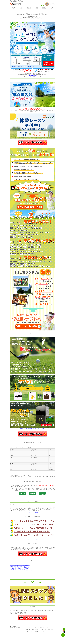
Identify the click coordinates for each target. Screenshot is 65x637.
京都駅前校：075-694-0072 (32, 75)
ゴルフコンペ (28, 629)
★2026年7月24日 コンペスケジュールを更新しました (20, 567)
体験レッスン (48, 627)
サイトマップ (41, 631)
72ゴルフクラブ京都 (15, 627)
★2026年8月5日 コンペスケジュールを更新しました (20, 565)
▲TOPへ (63, 635)
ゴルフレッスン (42, 627)
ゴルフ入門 (39, 629)
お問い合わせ (50, 629)
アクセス (46, 629)
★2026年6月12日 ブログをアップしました (18, 569)
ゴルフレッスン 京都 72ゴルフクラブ (32, 627)
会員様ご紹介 (34, 629)
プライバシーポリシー (30, 631)
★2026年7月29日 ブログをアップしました (18, 566)
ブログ (42, 629)
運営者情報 (36, 631)
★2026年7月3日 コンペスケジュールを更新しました (20, 568)
